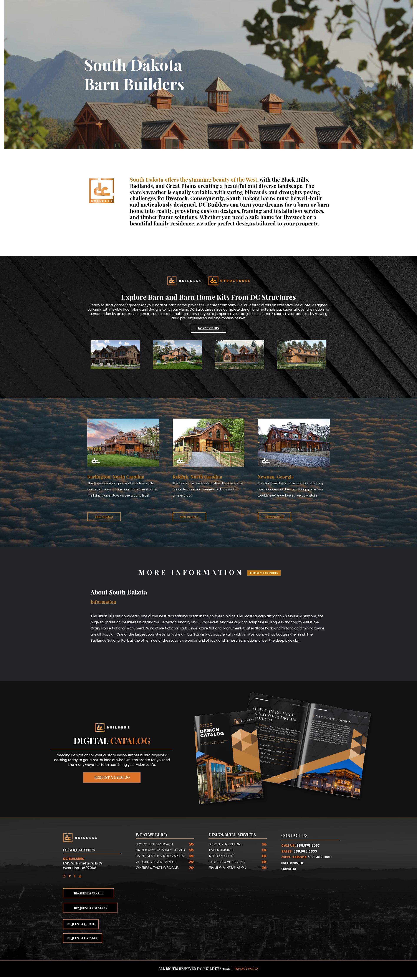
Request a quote (81, 924)
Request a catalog (112, 777)
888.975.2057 (308, 845)
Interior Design (220, 855)
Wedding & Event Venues (156, 861)
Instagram (65, 876)
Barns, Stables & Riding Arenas (160, 855)
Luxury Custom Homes (154, 844)
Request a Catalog (90, 908)
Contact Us (294, 835)
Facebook (76, 876)
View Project (104, 516)
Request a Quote (88, 893)
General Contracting (226, 861)
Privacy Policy (247, 969)
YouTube (81, 876)
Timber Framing (220, 850)
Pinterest (70, 876)
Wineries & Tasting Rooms (157, 867)
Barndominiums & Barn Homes (160, 850)
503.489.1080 (319, 857)
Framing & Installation (227, 867)
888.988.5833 (305, 851)
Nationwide (292, 863)
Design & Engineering (225, 844)
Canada (288, 869)
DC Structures (208, 328)
